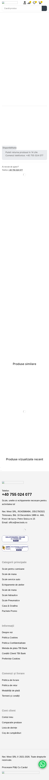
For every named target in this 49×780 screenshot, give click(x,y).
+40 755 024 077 (15, 170)
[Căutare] (44, 8)
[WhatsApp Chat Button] (42, 764)
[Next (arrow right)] (1, 470)
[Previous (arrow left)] (0, 470)
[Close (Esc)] (0, 467)
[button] (25, 2)
